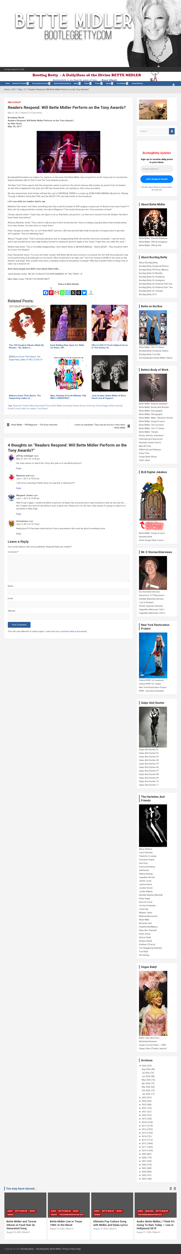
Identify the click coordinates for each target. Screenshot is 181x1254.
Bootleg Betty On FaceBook (152, 276)
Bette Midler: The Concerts (151, 425)
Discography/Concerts (40, 83)
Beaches (149, 1211)
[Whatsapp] (62, 290)
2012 (144, 1143)
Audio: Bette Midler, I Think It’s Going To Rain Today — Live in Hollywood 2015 (155, 1225)
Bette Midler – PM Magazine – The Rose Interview (34, 424)
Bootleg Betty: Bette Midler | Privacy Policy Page (58, 1249)
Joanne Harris (145, 884)
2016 (144, 1129)
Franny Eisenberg (147, 866)
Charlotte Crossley (147, 856)
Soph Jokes (144, 460)
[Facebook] (45, 290)
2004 (144, 1171)
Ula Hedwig (144, 955)
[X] (73, 290)
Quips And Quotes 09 (149, 778)
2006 (144, 1164)
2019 (144, 1118)
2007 (144, 1161)
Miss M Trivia (145, 446)
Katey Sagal (144, 898)
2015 (144, 1133)
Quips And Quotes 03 (149, 756)
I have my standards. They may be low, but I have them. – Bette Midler (100, 426)
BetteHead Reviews (148, 1041)
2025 (144, 1097)
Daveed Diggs (102, 406)
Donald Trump (14, 408)
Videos (86, 83)
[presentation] (171, 1189)
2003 (144, 1175)
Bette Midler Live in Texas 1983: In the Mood (66, 1223)
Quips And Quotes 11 (149, 785)
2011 (144, 1147)
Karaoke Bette (145, 536)
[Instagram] (67, 290)
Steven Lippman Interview (151, 606)
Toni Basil (143, 951)
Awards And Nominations (62, 83)
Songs (10, 1215)
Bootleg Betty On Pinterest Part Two (156, 287)
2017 (144, 1126)
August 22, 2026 (14, 1232)
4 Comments (36, 113)
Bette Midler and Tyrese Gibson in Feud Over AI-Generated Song (21, 1225)
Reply (18, 468)
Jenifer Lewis (145, 881)
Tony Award (42, 408)
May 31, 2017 (14, 113)
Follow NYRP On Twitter (150, 684)
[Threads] (78, 290)
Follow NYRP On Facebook (151, 680)
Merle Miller (144, 919)
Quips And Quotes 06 (149, 767)
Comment (13, 552)
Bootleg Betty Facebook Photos (154, 266)
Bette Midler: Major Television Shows (156, 418)
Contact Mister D (137, 83)
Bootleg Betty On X (148, 294)
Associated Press (43, 406)
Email (10, 598)
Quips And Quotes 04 (149, 760)
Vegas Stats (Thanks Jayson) (153, 1048)
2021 (144, 1111)
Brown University (87, 406)
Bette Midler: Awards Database (153, 238)
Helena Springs (146, 874)
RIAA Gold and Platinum (150, 449)
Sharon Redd (145, 937)
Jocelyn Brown (146, 888)
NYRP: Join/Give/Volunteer (151, 691)
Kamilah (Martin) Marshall (150, 895)
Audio (10, 1211)
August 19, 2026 (57, 1229)
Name (10, 586)
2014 (144, 1136)
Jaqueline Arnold (146, 877)
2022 (144, 1108)
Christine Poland (146, 859)
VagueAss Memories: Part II (152, 613)
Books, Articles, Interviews (151, 435)
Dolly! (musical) (115, 406)
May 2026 (146, 1080)
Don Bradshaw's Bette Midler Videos (156, 358)
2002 (144, 1179)
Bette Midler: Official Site (150, 245)
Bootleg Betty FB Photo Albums (153, 269)
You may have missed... (21, 1188)
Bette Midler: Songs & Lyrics (152, 421)
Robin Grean (144, 934)
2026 (144, 1065)
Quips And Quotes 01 (149, 749)
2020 (144, 1115)
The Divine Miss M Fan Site (71, 1215)
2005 (144, 1168)
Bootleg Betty (27, 1249)
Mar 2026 (146, 1087)
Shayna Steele (145, 941)
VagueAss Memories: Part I (151, 609)
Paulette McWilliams (148, 927)
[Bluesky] (84, 290)
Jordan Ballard (145, 891)
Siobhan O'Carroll (147, 944)
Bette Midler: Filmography (150, 414)
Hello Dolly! (14, 102)
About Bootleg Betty (148, 262)
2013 (144, 1140)
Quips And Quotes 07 (149, 770)
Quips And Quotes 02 (149, 753)
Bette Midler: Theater (148, 432)
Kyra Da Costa (145, 902)
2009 (144, 1154)
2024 (144, 1101)
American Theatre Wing (23, 406)
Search (172, 131)
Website (11, 611)
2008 (144, 1157)
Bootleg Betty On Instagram (152, 280)
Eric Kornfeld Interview (149, 592)
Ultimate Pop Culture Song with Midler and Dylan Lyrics (110, 1223)
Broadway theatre (71, 406)
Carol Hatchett (146, 852)
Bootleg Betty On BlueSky (150, 273)
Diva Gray (143, 863)
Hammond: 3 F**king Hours (151, 595)
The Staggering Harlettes (150, 948)
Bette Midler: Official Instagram (153, 242)
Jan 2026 (146, 1094)
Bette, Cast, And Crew (149, 1038)
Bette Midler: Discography (150, 410)
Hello (23, 408)
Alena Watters (145, 849)
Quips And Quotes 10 (149, 781)
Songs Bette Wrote (148, 456)
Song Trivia (144, 453)
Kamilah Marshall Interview (151, 599)
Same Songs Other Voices (151, 540)
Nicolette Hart (145, 923)
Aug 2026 (146, 1069)
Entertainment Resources (151, 439)
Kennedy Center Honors (150, 442)
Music (76, 83)
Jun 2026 (146, 1076)
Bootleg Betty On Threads (151, 291)
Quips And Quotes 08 (149, 774)
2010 (144, 1150)
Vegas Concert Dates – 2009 (152, 1045)
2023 (144, 1104)
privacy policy (166, 187)
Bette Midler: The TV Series (151, 347)
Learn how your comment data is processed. (66, 631)
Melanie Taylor (145, 912)
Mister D (25, 113)
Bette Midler (56, 406)
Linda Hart (143, 909)
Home (8, 83)
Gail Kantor (144, 870)
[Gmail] (56, 290)
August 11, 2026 (144, 1232)
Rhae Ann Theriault (148, 930)
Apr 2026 (146, 1083)
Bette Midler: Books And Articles (154, 407)
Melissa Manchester (148, 916)
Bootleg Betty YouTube (149, 354)
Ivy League (31, 408)
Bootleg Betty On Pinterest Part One (155, 284)
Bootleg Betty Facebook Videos (153, 351)
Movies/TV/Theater (19, 83)
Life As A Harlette (147, 905)
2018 (144, 1122)
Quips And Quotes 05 (149, 763)
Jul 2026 (146, 1073)
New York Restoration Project (153, 687)
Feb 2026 (146, 1090)
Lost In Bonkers (146, 602)
